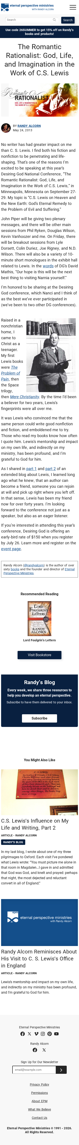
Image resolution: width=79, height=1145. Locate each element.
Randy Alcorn (29, 126)
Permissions (39, 1093)
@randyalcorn (34, 565)
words (48, 266)
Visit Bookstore (39, 655)
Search (68, 20)
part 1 (31, 468)
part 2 (50, 468)
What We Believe (39, 1109)
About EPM (39, 1101)
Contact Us (39, 1117)
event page (11, 549)
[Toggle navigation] (73, 7)
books (15, 569)
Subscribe (39, 718)
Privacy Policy (39, 1084)
